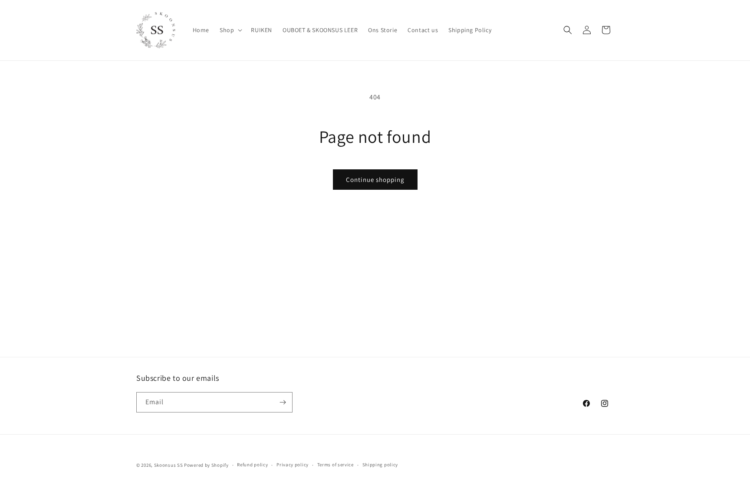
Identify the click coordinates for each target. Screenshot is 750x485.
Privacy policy (292, 465)
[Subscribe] (282, 402)
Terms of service (335, 465)
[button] (230, 30)
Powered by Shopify (206, 465)
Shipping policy (380, 465)
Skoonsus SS (168, 465)
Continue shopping (375, 179)
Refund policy (252, 465)
